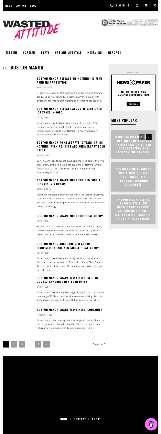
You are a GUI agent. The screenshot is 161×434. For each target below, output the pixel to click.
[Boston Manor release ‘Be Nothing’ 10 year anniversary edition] (18, 89)
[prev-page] (142, 137)
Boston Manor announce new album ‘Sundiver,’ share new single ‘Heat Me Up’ (68, 246)
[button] (117, 5)
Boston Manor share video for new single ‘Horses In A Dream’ (69, 182)
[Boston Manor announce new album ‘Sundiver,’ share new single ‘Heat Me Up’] (18, 255)
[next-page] (46, 344)
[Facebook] (128, 5)
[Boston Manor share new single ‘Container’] (18, 319)
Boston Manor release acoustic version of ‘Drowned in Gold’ (70, 110)
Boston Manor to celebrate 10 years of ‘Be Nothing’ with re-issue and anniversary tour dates (71, 146)
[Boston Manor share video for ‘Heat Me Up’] (18, 225)
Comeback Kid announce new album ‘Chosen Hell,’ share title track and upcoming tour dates (133, 176)
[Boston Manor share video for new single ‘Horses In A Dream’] (18, 191)
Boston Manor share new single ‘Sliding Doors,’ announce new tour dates (67, 280)
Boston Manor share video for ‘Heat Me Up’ (70, 216)
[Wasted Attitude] (52, 30)
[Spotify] (146, 5)
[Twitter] (154, 5)
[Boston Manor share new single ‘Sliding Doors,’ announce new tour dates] (18, 289)
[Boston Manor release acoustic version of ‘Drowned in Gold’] (18, 119)
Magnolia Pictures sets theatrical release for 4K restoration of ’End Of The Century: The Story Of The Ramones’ (133, 144)
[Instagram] (137, 5)
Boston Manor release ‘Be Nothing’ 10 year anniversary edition (69, 80)
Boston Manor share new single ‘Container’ (70, 309)
